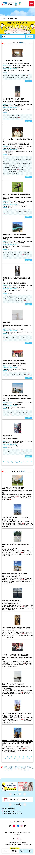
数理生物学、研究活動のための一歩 (14, 573)
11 (22, 463)
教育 (4, 768)
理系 (18, 767)
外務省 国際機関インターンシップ (12, 813)
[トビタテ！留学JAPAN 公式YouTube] (14, 826)
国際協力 (12, 768)
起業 (22, 767)
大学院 (15, 767)
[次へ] (26, 463)
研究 (16, 766)
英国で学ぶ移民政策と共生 (11, 601)
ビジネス (28, 768)
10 (17, 463)
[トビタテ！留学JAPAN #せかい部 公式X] (14, 839)
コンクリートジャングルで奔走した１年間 (16, 713)
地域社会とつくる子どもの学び (13, 684)
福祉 (9, 770)
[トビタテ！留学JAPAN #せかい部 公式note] (21, 839)
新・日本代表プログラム (14, 851)
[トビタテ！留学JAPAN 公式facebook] (18, 826)
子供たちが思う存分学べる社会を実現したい (16, 545)
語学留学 (5, 767)
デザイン (30, 767)
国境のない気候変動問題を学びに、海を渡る (17, 740)
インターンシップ (22, 766)
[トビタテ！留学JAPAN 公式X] (10, 826)
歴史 (28, 770)
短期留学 (5, 766)
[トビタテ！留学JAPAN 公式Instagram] (22, 826)
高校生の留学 (22, 851)
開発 (24, 768)
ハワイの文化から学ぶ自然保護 (13, 488)
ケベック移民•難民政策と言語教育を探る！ (17, 628)
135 (23, 758)
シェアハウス (16, 770)
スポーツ (25, 767)
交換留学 (10, 767)
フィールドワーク (18, 768)
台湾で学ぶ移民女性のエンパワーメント (16, 517)
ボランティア (29, 766)
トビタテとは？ (6, 851)
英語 (32, 768)
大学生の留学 (29, 851)
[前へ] (3, 461)
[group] (9, 786)
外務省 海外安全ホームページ (11, 811)
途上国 (5, 770)
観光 (22, 770)
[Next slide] (24, 794)
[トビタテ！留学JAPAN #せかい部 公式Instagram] (18, 839)
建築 (8, 768)
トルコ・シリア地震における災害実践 (15, 655)
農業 (12, 770)
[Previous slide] (10, 794)
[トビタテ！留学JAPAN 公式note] (25, 826)
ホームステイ (11, 766)
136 (29, 758)
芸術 (25, 770)
